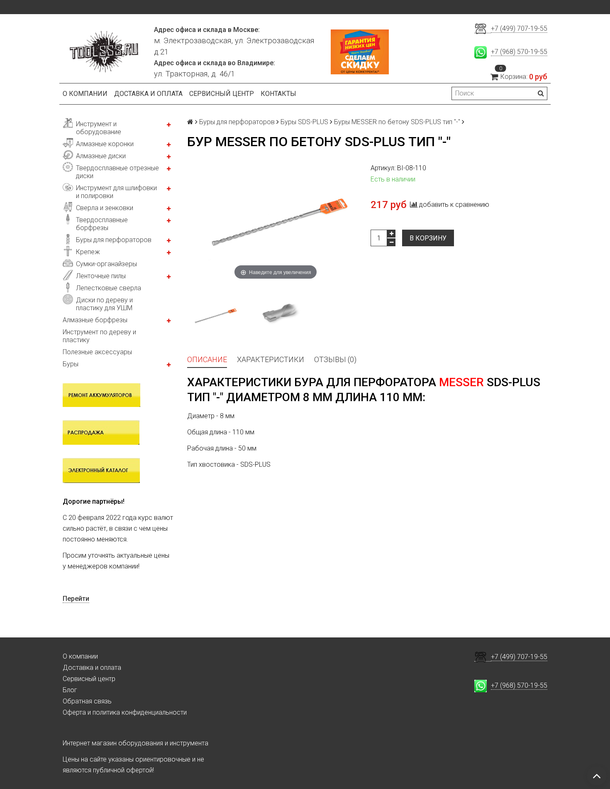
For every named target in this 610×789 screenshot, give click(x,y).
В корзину (428, 238)
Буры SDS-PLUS (304, 122)
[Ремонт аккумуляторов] (101, 394)
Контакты (278, 94)
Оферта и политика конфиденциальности (125, 712)
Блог (70, 690)
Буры (70, 364)
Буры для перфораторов (113, 240)
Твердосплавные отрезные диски (117, 172)
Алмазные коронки (105, 144)
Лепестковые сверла (108, 288)
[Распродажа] (101, 432)
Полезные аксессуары (97, 352)
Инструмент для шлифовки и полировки (116, 192)
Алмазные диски (101, 156)
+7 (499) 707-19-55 (519, 28)
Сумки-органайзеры (106, 264)
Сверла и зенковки (104, 208)
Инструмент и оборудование (98, 128)
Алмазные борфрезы (95, 320)
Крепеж (88, 252)
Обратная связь (87, 701)
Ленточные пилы (101, 276)
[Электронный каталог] (101, 470)
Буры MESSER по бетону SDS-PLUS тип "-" (397, 122)
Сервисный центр (221, 94)
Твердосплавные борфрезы (102, 224)
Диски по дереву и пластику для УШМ (104, 304)
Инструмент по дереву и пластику (99, 336)
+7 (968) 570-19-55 (519, 52)
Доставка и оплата (148, 94)
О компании (85, 94)
